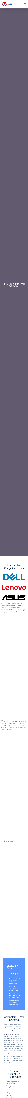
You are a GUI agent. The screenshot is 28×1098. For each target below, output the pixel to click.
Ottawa (14, 1031)
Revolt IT (8, 1034)
